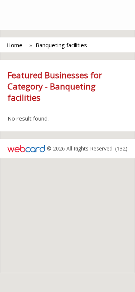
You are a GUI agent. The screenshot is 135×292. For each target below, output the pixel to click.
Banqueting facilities (61, 45)
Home (14, 45)
